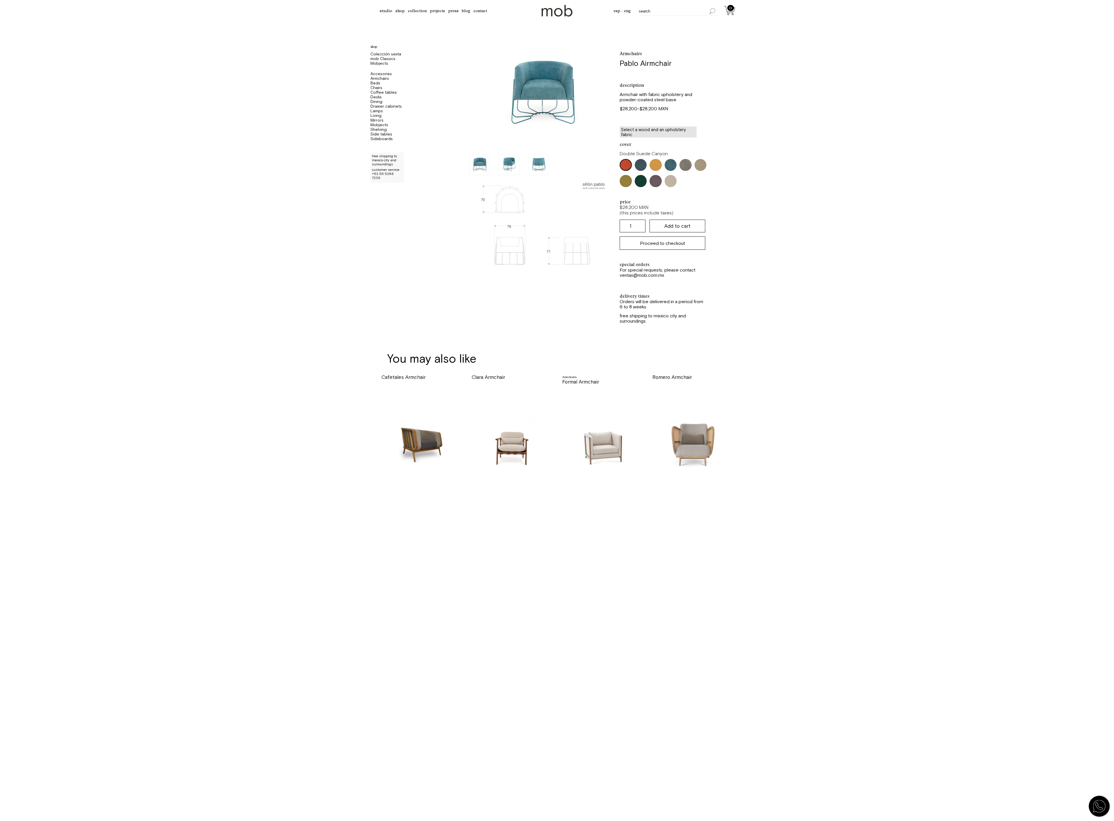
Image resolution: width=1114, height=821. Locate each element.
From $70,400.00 (673, 393)
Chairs (376, 87)
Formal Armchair (580, 382)
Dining (376, 101)
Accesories (381, 73)
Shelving (378, 129)
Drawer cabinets (386, 106)
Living (375, 115)
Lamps (376, 110)
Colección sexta (385, 54)
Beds (375, 83)
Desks (376, 97)
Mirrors (377, 120)
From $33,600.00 (492, 393)
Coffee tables (383, 92)
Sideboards (381, 138)
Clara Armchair (488, 377)
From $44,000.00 (583, 397)
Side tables (381, 134)
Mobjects (379, 63)
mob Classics (382, 58)
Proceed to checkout (662, 243)
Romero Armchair (672, 377)
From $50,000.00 (402, 393)
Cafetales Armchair (403, 377)
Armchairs (379, 78)
